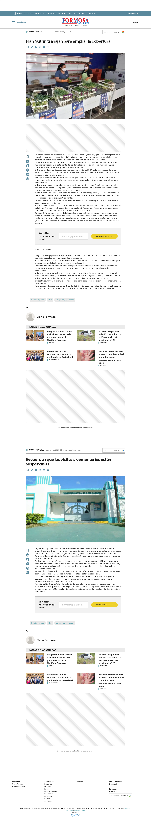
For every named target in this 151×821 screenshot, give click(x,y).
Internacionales (49, 14)
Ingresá (135, 22)
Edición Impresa (132, 14)
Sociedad (91, 14)
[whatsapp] (32, 47)
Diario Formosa (46, 316)
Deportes (21, 14)
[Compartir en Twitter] (40, 47)
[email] (44, 47)
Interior (38, 14)
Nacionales (62, 14)
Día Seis (30, 14)
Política (82, 14)
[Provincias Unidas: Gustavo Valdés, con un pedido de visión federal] (35, 355)
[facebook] (36, 47)
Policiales (73, 14)
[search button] (14, 13)
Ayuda (84, 810)
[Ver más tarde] (27, 47)
